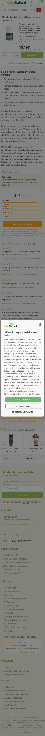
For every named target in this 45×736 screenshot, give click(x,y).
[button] (22, 412)
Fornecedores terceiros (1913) (26, 362)
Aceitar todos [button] (23, 400)
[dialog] (22, 367)
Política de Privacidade (31, 394)
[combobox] (40, 324)
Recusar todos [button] (23, 406)
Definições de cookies (13, 394)
